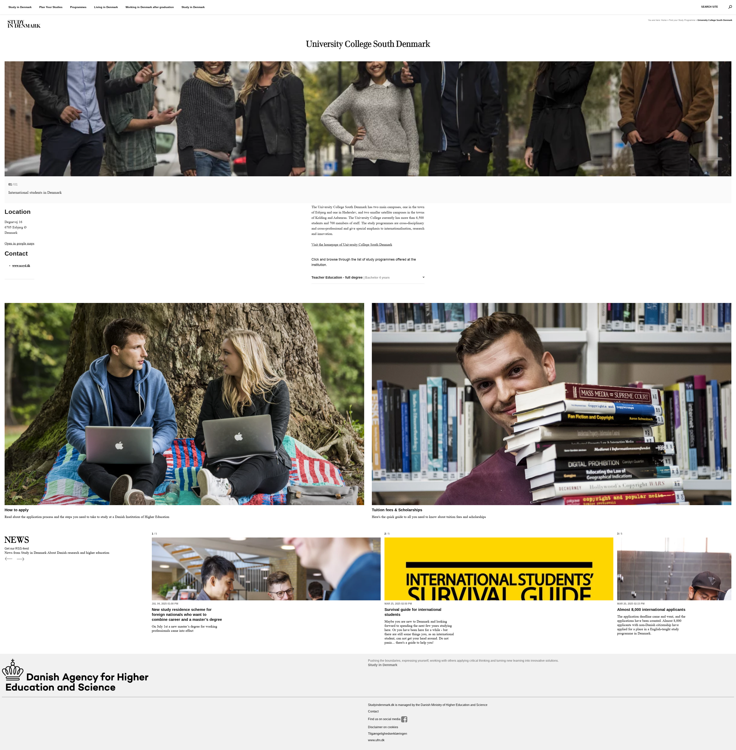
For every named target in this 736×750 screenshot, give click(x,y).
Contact (373, 711)
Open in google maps (19, 243)
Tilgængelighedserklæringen (387, 733)
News (17, 539)
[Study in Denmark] (24, 24)
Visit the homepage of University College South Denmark (351, 244)
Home (664, 20)
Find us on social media (384, 719)
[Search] (730, 7)
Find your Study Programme (682, 20)
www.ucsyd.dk (21, 265)
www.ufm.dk (376, 740)
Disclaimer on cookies (383, 727)
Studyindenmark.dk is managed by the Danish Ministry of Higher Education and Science (427, 705)
